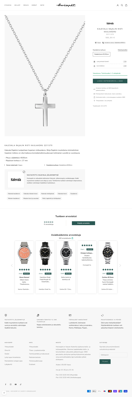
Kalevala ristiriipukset (47, 194)
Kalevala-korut (62, 194)
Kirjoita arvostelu (83, 223)
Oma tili (7, 350)
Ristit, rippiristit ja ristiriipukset (51, 198)
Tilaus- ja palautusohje (37, 350)
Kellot (17, 5)
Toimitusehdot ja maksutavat (39, 354)
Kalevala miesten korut (30, 194)
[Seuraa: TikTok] (21, 384)
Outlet (7, 354)
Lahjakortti (8, 364)
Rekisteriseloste (35, 357)
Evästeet (32, 364)
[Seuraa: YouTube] (16, 384)
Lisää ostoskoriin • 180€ (110, 81)
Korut (34, 5)
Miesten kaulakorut (14, 198)
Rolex (26, 5)
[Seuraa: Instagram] (11, 384)
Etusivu (8, 5)
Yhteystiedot (9, 347)
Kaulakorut (74, 194)
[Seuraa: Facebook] (6, 384)
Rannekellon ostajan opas (14, 361)
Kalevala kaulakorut (14, 194)
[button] (12, 265)
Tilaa (105, 361)
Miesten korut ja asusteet (31, 198)
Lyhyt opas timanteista (12, 357)
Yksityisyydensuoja (35, 361)
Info (42, 5)
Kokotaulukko (122, 50)
